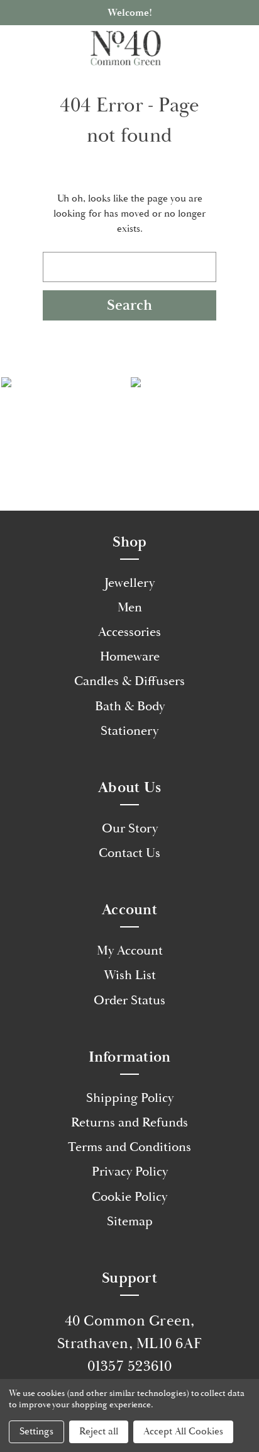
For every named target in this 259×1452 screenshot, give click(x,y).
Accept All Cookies (183, 1431)
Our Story (130, 828)
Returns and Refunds (129, 1123)
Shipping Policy (130, 1098)
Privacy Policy (130, 1172)
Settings (36, 1431)
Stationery (129, 731)
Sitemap (130, 1221)
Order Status (129, 1000)
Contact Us (129, 853)
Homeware (130, 657)
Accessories (129, 632)
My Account (130, 951)
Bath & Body (130, 706)
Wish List (130, 975)
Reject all (98, 1431)
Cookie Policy (129, 1197)
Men (130, 607)
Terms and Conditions (129, 1147)
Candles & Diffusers (129, 681)
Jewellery (129, 583)
